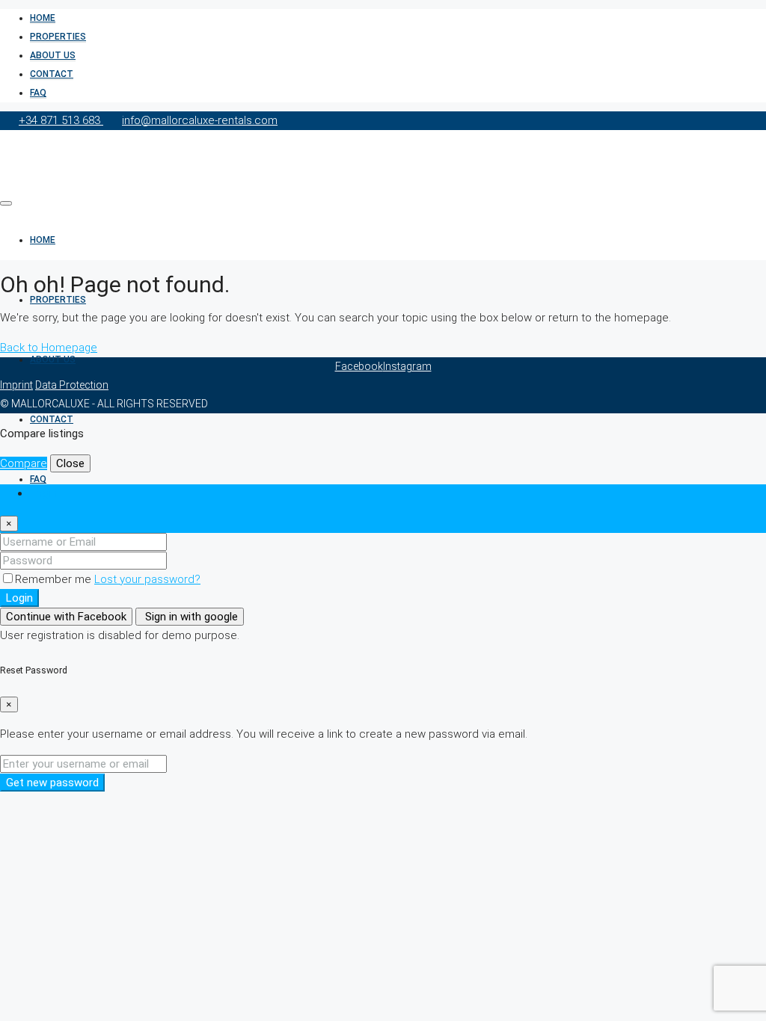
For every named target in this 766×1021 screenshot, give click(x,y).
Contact (51, 74)
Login (19, 598)
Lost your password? (147, 579)
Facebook (359, 366)
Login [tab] (43, 493)
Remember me (54, 579)
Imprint (16, 385)
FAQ (38, 92)
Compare (23, 463)
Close (70, 463)
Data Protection (71, 385)
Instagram (407, 366)
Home (42, 18)
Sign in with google (190, 616)
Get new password (52, 782)
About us (53, 55)
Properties (58, 36)
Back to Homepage (48, 347)
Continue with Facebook (66, 616)
